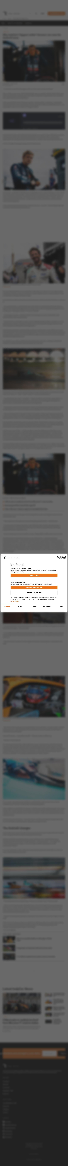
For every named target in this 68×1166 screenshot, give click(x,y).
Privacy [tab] (20, 606)
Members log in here (34, 592)
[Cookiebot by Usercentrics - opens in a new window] (58, 557)
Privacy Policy (15, 601)
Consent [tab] (7, 606)
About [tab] (61, 606)
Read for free (34, 575)
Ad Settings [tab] (47, 606)
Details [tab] (34, 606)
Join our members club (34, 587)
